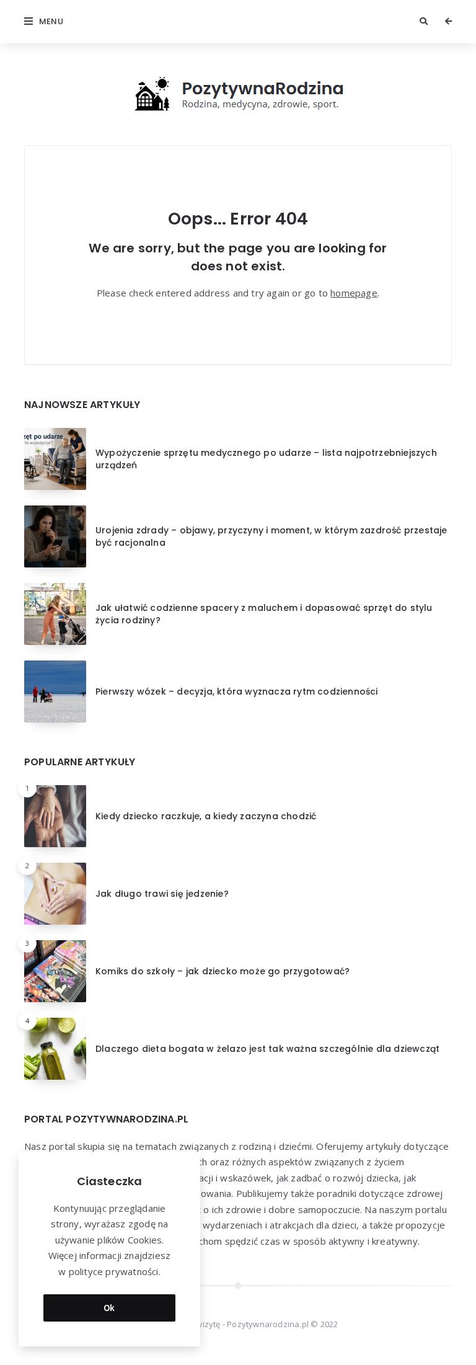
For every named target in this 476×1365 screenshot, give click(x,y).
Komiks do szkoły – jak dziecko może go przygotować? (222, 971)
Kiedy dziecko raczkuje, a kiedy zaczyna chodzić (205, 816)
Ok (109, 1308)
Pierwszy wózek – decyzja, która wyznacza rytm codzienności (236, 691)
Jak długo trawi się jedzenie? (162, 893)
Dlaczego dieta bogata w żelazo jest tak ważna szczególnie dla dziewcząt (267, 1049)
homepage (353, 293)
